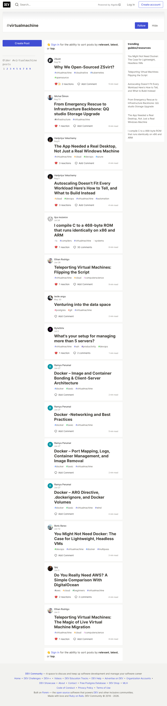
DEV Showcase (47, 683)
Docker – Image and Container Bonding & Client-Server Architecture (83, 378)
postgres (60, 310)
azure (99, 156)
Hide (155, 25)
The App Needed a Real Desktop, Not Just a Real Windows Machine (86, 148)
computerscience (94, 277)
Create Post (22, 43)
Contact (72, 683)
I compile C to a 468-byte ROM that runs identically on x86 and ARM (84, 230)
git (70, 310)
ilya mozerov (61, 217)
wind (98, 507)
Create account (150, 4)
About (62, 683)
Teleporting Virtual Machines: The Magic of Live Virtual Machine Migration (82, 622)
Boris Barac (60, 525)
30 (84, 247)
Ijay (56, 567)
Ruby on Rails (76, 695)
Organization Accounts (138, 678)
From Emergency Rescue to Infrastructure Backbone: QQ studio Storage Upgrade (81, 109)
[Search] (17, 5)
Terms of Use (103, 687)
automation (102, 198)
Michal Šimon (61, 96)
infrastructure (62, 119)
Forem (45, 692)
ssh (76, 346)
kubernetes (97, 72)
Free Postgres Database (93, 683)
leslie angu (60, 296)
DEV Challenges (32, 678)
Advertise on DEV (114, 678)
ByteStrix (59, 328)
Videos (57, 678)
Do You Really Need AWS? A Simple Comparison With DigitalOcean (81, 580)
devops (88, 156)
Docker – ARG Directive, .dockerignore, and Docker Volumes (79, 497)
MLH (125, 683)
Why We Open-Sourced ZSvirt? (84, 67)
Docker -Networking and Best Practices (82, 417)
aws (57, 590)
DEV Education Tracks (76, 678)
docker (59, 388)
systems (98, 240)
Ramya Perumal (62, 365)
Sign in (55, 44)
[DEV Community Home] (7, 4)
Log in (131, 4)
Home (17, 678)
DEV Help (96, 678)
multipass (103, 549)
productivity (89, 346)
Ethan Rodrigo (61, 259)
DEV (96, 692)
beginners (79, 590)
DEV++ (47, 678)
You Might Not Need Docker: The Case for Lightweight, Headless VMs (85, 538)
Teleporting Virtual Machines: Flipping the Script (82, 270)
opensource (62, 77)
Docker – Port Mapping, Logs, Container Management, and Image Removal (82, 456)
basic (69, 388)
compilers (66, 240)
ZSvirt (57, 59)
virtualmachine (63, 72)
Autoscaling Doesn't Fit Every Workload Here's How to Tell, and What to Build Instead (85, 188)
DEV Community (34, 673)
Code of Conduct (66, 687)
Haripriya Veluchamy (65, 138)
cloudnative (81, 72)
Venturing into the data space (82, 304)
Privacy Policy (85, 687)
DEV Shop (114, 683)
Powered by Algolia (108, 4)
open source (63, 692)
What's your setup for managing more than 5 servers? (84, 338)
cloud (77, 156)
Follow (141, 25)
